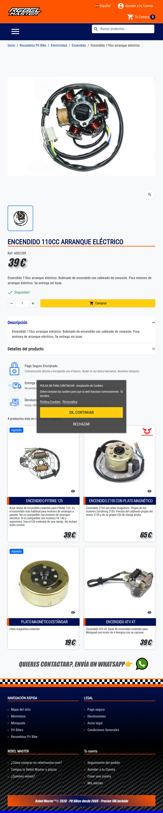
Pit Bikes (16, 730)
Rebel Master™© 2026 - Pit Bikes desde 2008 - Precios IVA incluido (81, 801)
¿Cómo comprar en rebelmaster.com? (36, 763)
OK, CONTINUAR (81, 412)
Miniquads (17, 723)
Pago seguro (96, 709)
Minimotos (17, 716)
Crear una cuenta (99, 776)
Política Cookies (50, 402)
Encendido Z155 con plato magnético (120, 500)
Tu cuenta (90, 751)
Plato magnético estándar (44, 621)
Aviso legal (95, 723)
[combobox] (123, 29)
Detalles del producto (26, 348)
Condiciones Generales (103, 730)
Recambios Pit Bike (24, 737)
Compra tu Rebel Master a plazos (33, 769)
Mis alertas (95, 783)
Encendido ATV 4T (120, 621)
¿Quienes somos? (22, 776)
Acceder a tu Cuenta (101, 769)
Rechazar (81, 424)
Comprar (98, 303)
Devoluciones (96, 716)
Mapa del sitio (20, 709)
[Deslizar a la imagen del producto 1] (20, 218)
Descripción (17, 322)
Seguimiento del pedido (103, 763)
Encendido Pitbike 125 (44, 500)
